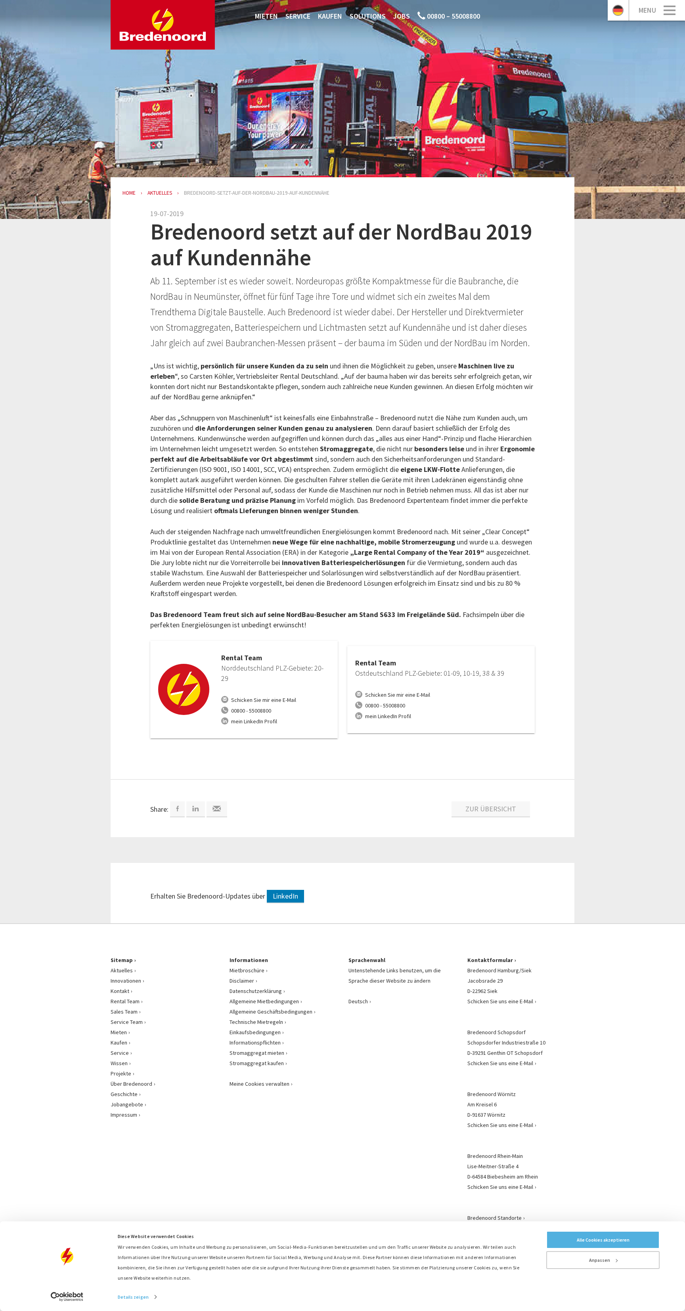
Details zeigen (133, 1297)
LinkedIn (285, 896)
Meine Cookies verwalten (259, 1083)
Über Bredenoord (131, 1083)
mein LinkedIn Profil (254, 721)
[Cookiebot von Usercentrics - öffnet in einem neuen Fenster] (67, 1296)
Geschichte (124, 1094)
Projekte (121, 1073)
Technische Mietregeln (256, 1021)
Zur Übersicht (490, 808)
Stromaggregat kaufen (257, 1063)
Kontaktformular (490, 960)
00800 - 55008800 (251, 710)
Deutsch (358, 1001)
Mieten (266, 16)
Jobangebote (127, 1104)
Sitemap (122, 960)
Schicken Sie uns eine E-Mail (500, 1001)
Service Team (127, 1021)
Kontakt (120, 991)
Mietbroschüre (247, 970)
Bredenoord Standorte (494, 1217)
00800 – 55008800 (452, 16)
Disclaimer (242, 980)
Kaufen (330, 16)
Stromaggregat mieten (257, 1052)
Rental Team (125, 1001)
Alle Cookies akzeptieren (603, 1240)
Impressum (124, 1114)
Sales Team (124, 1011)
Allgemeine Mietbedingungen (264, 1001)
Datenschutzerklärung (256, 991)
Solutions (368, 16)
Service (297, 16)
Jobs (401, 16)
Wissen (119, 1063)
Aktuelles (122, 970)
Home (129, 193)
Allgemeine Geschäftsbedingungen (271, 1011)
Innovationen (126, 980)
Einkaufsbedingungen (255, 1032)
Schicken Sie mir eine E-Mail (263, 699)
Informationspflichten (255, 1042)
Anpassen (599, 1260)
